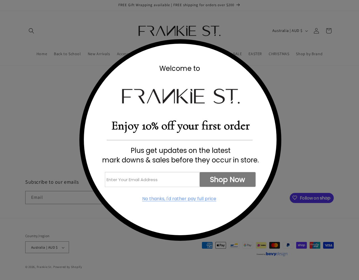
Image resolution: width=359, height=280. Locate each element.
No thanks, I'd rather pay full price (179, 199)
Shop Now (227, 180)
